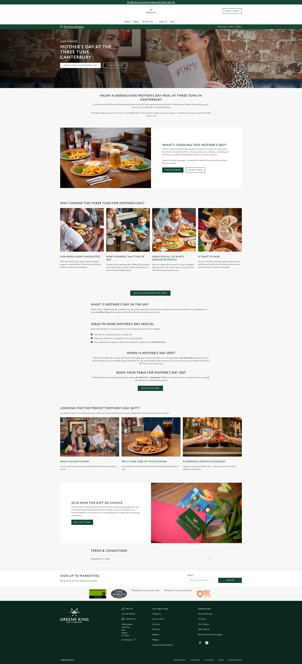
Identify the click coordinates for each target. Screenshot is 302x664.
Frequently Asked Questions (162, 645)
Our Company (203, 624)
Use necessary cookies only (228, 14)
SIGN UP (230, 580)
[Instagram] (207, 643)
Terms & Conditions (235, 660)
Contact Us (156, 614)
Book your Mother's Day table (150, 293)
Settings (174, 22)
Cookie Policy (195, 660)
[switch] (121, 22)
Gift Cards (156, 629)
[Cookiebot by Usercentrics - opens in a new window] (69, 22)
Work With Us (204, 629)
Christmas (156, 624)
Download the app (205, 614)
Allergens (155, 640)
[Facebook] (200, 643)
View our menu (115, 65)
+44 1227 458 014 (128, 614)
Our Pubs (201, 619)
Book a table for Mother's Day (80, 65)
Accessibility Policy (180, 660)
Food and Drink (158, 619)
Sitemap (221, 660)
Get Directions (127, 640)
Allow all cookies (228, 6)
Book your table (150, 388)
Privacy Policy (209, 660)
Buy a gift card (82, 522)
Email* (190, 575)
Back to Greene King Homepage (210, 634)
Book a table (195, 170)
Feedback (155, 634)
